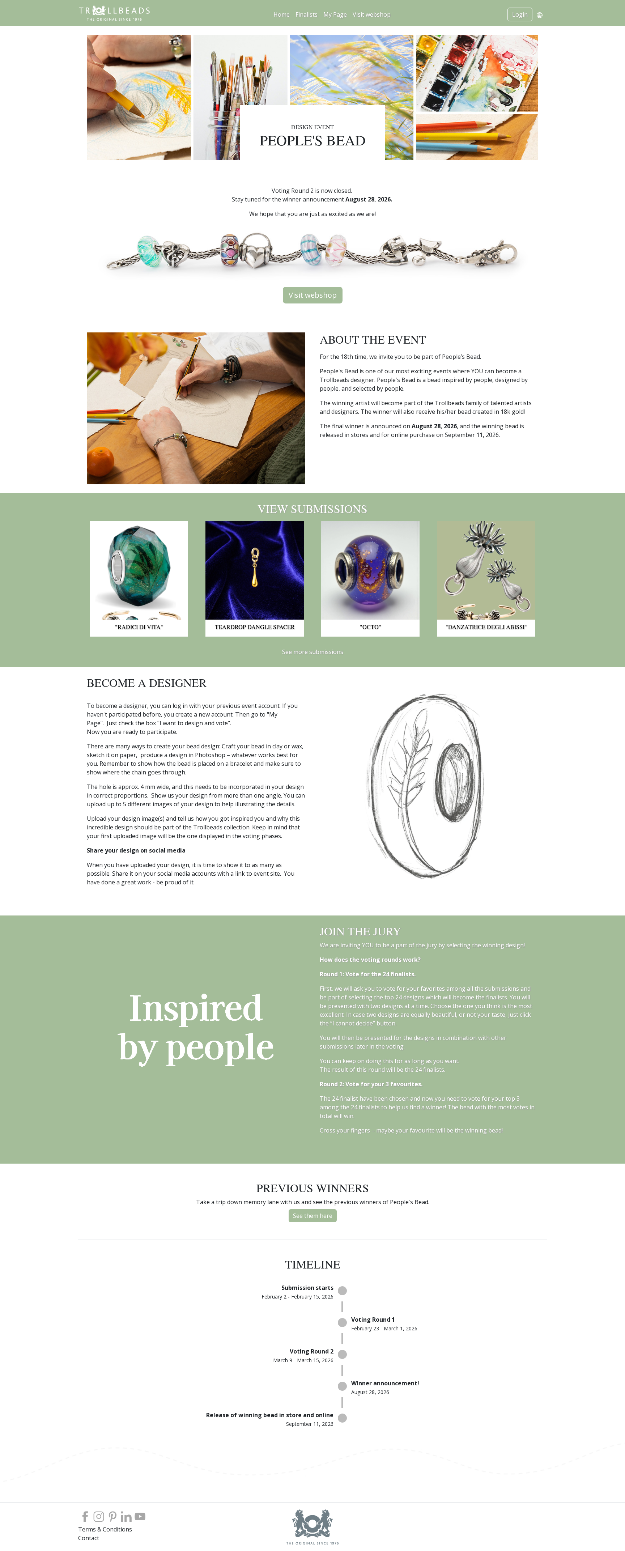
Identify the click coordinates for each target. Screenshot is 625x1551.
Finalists (307, 14)
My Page (335, 14)
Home (281, 14)
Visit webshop (372, 14)
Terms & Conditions (105, 1529)
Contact (88, 1538)
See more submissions (312, 652)
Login (520, 14)
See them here (312, 1216)
